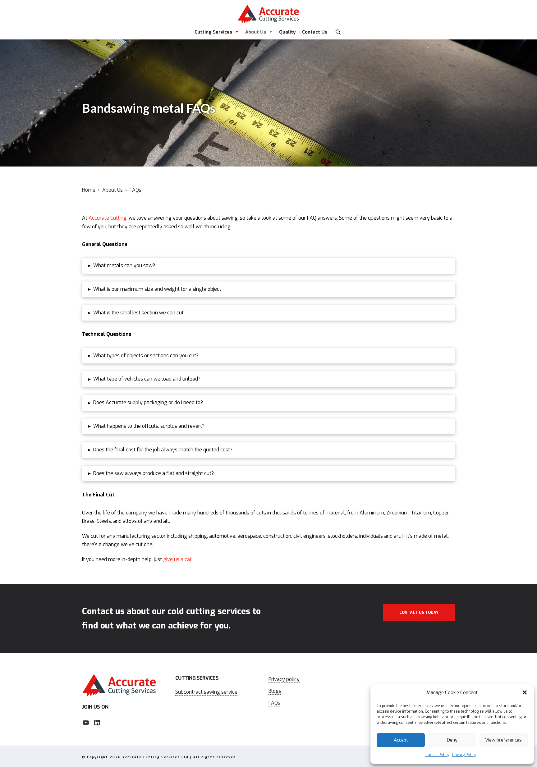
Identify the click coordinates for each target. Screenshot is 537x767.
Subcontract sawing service (206, 692)
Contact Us (315, 32)
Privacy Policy (464, 754)
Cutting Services (213, 32)
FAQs (274, 703)
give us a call (178, 559)
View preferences (503, 740)
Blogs (274, 691)
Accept (401, 740)
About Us (255, 32)
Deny (452, 740)
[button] (524, 692)
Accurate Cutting (107, 218)
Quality (287, 32)
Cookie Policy (437, 754)
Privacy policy (284, 679)
